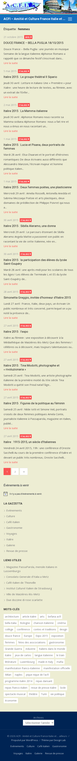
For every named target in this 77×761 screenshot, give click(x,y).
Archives (38, 717)
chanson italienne (43, 623)
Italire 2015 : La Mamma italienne (25, 111)
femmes (10, 642)
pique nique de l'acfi (37, 674)
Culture (10, 516)
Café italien (13, 522)
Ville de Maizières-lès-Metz (23, 594)
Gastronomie (14, 527)
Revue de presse (17, 551)
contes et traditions (44, 629)
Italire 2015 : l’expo (16, 331)
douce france (12, 635)
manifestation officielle (57, 668)
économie (11, 700)
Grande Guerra (13, 648)
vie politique (57, 694)
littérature (10, 661)
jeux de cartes (23, 655)
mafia (60, 661)
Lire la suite (11, 63)
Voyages (11, 533)
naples (18, 674)
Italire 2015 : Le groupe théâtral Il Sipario (30, 77)
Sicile (63, 687)
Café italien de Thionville (21, 582)
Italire (23, 71)
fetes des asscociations (31, 642)
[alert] (38, 494)
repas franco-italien (16, 687)
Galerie (10, 545)
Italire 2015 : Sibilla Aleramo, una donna (30, 226)
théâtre (33, 694)
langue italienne (44, 655)
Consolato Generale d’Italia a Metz (27, 576)
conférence (23, 629)
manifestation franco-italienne (22, 668)
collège (9, 629)
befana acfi (54, 616)
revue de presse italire (43, 687)
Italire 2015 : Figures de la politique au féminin (34, 403)
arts (42, 616)
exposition (57, 635)
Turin (44, 694)
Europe (28, 635)
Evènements (14, 510)
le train (60, 655)
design (63, 629)
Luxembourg (27, 661)
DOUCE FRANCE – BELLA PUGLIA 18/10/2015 (33, 43)
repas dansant (44, 681)
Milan (8, 674)
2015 (27, 37)
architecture (12, 616)
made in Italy (45, 661)
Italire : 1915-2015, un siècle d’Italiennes (30, 442)
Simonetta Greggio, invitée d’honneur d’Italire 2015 (37, 297)
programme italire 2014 (18, 681)
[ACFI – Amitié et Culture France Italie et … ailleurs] (38, 7)
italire (8, 655)
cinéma (61, 623)
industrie (30, 648)
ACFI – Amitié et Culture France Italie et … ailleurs (35, 19)
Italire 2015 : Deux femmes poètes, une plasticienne (38, 187)
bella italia (10, 623)
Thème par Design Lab (53, 740)
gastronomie (56, 642)
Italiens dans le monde (52, 648)
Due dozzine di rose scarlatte (24, 600)
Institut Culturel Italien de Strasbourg (29, 588)
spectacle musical (15, 694)
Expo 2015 (42, 635)
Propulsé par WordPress (24, 740)
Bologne (25, 623)
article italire (29, 616)
